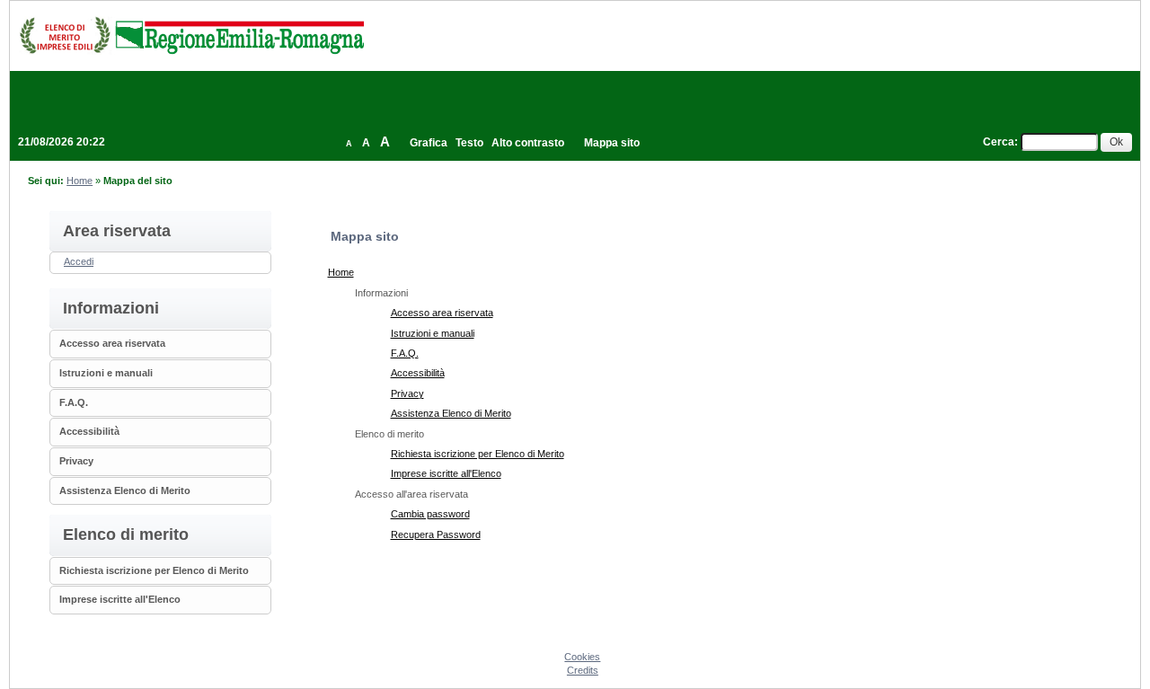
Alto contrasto (527, 143)
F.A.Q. (73, 402)
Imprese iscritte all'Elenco (120, 599)
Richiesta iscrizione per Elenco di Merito (154, 570)
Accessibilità (89, 431)
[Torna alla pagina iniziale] (191, 35)
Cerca (998, 142)
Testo (469, 143)
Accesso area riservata (112, 343)
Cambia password (430, 513)
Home (79, 180)
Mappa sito (612, 143)
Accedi (78, 261)
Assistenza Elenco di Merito (124, 490)
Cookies (582, 656)
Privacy (76, 460)
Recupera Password (436, 534)
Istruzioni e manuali (106, 372)
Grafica (428, 143)
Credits (582, 670)
